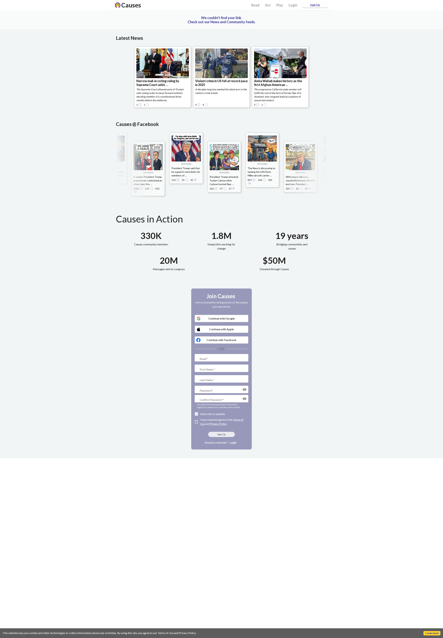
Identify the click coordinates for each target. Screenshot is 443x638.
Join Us (315, 5)
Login (233, 442)
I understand (432, 633)
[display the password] (244, 389)
